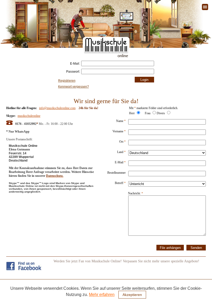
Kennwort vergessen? (73, 86)
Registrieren (66, 80)
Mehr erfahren (102, 294)
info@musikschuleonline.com (57, 108)
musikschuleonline (29, 116)
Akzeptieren (132, 295)
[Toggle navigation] (205, 7)
